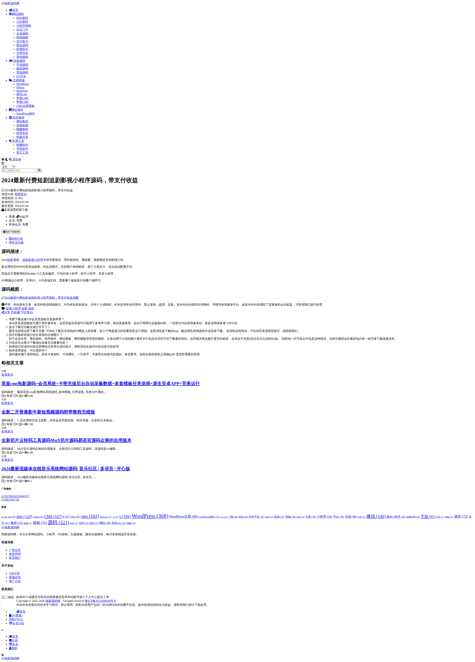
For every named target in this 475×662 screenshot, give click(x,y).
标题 (28, 523)
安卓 (301, 517)
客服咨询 (15, 577)
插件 (461, 516)
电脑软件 (22, 144)
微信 (376, 516)
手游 (428, 516)
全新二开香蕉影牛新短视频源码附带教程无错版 (48, 411)
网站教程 (22, 121)
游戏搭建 (22, 125)
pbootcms (22, 90)
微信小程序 (396, 516)
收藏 (17, 312)
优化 (243, 517)
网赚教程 (22, 129)
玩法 (74, 523)
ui (116, 517)
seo (90, 516)
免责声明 (15, 554)
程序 (84, 523)
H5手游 (21, 76)
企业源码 (22, 33)
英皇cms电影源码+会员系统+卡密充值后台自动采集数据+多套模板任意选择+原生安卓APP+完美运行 (100, 383)
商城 (290, 516)
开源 (351, 516)
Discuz (20, 87)
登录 (18, 159)
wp (224, 517)
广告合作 (15, 550)
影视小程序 (35, 259)
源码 (58, 522)
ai (4, 517)
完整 (311, 516)
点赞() (28, 312)
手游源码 (22, 64)
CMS (53, 516)
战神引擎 (413, 517)
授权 (449, 517)
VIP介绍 (14, 573)
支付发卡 (22, 41)
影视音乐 (22, 49)
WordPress (22, 84)
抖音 (440, 517)
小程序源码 (23, 25)
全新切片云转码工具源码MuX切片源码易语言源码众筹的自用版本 (66, 440)
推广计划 (15, 581)
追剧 (25, 259)
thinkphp (106, 517)
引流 (361, 517)
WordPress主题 (183, 516)
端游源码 (22, 68)
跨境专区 (22, 133)
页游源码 (22, 72)
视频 (131, 523)
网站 (105, 523)
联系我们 (15, 557)
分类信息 (22, 53)
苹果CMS (22, 102)
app (24, 516)
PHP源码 (22, 17)
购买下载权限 (12, 231)
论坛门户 (22, 29)
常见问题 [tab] (18, 242)
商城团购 (22, 37)
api (12, 516)
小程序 (324, 516)
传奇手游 (256, 516)
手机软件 (22, 148)
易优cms (21, 94)
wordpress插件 (209, 516)
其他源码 (22, 56)
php (76, 516)
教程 (17, 523)
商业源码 (22, 45)
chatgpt (38, 517)
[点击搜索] (39, 170)
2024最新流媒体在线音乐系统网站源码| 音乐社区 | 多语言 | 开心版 (65, 468)
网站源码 (18, 14)
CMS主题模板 (25, 105)
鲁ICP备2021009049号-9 (100, 600)
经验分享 (22, 137)
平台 (338, 516)
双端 (279, 516)
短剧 (10, 259)
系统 (94, 523)
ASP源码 (22, 21)
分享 (7, 312)
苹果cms (119, 523)
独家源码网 (52, 600)
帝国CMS (22, 98)
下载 (233, 517)
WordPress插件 (25, 113)
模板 (40, 523)
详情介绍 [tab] (17, 238)
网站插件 (17, 109)
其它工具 (22, 152)
